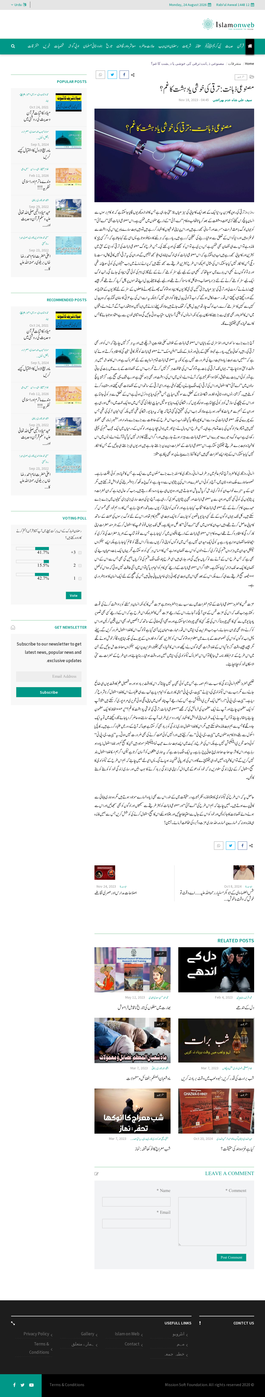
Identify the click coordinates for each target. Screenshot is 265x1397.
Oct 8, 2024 (232, 886)
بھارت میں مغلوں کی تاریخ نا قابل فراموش (144, 1008)
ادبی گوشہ (73, 46)
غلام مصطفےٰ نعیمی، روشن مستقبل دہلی (35, 169)
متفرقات (33, 46)
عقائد (198, 46)
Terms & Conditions (39, 1348)
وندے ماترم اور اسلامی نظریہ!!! (36, 185)
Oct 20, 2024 (203, 1138)
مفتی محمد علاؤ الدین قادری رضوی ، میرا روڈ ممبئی (34, 240)
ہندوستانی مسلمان (92, 46)
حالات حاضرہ (146, 46)
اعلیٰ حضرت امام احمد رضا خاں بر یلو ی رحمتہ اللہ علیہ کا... (34, 262)
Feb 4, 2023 (224, 997)
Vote (73, 595)
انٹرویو (179, 1334)
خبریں (46, 46)
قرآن (240, 46)
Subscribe (49, 692)
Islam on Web (127, 1334)
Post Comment (231, 1257)
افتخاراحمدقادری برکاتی (160, 1068)
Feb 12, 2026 (39, 175)
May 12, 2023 (135, 997)
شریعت (186, 46)
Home (249, 63)
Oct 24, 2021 (39, 107)
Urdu (18, 4)
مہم (181, 1344)
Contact (132, 1344)
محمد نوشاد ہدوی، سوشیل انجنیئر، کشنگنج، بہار (34, 97)
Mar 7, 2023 (209, 1068)
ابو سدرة (248, 886)
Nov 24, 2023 (106, 886)
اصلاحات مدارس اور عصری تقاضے (115, 893)
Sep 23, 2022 (39, 250)
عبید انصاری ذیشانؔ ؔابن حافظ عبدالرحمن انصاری (234, 1138)
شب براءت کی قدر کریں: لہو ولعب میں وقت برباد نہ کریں (217, 1078)
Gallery (87, 1334)
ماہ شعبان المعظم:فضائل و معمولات (148, 1078)
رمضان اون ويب (168, 46)
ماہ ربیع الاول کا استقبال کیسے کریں (34, 153)
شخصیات (59, 46)
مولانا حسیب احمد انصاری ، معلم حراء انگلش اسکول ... (35, 135)
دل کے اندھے (245, 1008)
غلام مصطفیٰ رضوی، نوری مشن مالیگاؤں (237, 1068)
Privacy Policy (36, 1334)
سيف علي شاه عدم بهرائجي (232, 100)
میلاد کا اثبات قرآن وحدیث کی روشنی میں (37, 116)
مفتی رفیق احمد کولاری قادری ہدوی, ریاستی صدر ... (149, 1138)
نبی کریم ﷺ (213, 46)
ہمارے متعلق (82, 1344)
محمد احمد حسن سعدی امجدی (159, 997)
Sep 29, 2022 (39, 206)
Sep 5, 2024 (40, 144)
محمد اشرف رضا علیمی (244, 997)
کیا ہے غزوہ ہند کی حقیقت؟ (237, 1149)
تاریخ (109, 46)
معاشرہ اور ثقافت (126, 46)
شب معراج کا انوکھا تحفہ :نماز (153, 1149)
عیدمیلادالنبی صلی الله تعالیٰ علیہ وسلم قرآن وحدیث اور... (34, 219)
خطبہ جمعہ (174, 1354)
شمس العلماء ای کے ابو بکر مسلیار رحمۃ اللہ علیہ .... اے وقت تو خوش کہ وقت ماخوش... (217, 896)
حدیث (229, 46)
